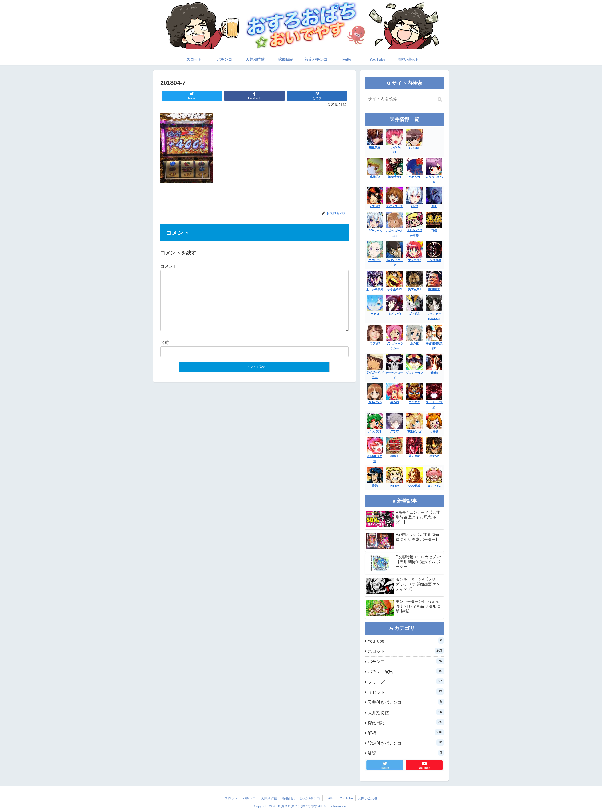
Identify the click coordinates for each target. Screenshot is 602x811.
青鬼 (434, 206)
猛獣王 (394, 456)
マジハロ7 (414, 260)
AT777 (394, 431)
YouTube (405, 641)
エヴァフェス (394, 206)
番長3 (375, 485)
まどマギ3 (394, 313)
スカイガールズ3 (394, 233)
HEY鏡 (394, 485)
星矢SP (434, 456)
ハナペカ (414, 177)
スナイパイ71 (395, 150)
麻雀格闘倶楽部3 (434, 346)
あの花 (414, 343)
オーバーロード (394, 375)
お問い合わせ (368, 798)
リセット (405, 692)
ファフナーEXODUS (434, 316)
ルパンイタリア (394, 262)
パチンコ (405, 661)
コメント (168, 266)
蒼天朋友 (414, 456)
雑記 (405, 753)
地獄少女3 (394, 177)
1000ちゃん (374, 230)
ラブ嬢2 (375, 343)
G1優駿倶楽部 (374, 459)
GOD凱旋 (414, 485)
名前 (164, 342)
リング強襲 (434, 260)
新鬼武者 (374, 147)
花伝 (434, 230)
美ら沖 (394, 402)
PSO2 (414, 206)
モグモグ (414, 402)
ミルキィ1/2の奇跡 (414, 233)
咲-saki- (414, 148)
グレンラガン (414, 372)
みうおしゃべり (434, 179)
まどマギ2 (434, 485)
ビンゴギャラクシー (394, 346)
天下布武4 (414, 289)
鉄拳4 (434, 372)
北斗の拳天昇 (374, 289)
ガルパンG (375, 402)
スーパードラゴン (434, 405)
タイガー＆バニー (374, 375)
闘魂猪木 (434, 289)
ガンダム (414, 313)
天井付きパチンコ (405, 702)
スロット (405, 651)
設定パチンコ (310, 798)
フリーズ (405, 681)
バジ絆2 (375, 206)
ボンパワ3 (374, 431)
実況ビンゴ (414, 431)
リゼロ (375, 313)
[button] (440, 99)
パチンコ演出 (405, 671)
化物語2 (375, 177)
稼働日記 (405, 722)
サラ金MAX (394, 289)
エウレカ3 (374, 260)
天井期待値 (405, 712)
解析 (405, 732)
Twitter (330, 798)
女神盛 (434, 431)
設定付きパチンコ (405, 743)
